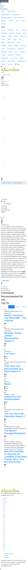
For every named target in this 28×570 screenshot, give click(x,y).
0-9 (5, 502)
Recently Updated (6, 17)
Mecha (19, 42)
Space (21, 58)
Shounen (18, 55)
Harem (16, 36)
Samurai (3, 52)
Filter (2, 72)
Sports (3, 61)
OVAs (17, 21)
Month (24, 307)
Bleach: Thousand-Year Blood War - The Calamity (15, 318)
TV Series (11, 21)
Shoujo (3, 55)
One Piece (9, 353)
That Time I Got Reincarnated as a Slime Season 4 (13, 369)
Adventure (11, 30)
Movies (3, 21)
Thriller (3, 64)
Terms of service (9, 553)
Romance (20, 48)
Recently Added (19, 17)
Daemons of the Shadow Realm (12, 398)
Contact (6, 557)
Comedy (23, 30)
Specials (3, 24)
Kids (20, 39)
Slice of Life (13, 58)
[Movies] (15, 119)
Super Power (11, 61)
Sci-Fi (16, 52)
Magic (3, 42)
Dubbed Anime (5, 14)
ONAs (23, 21)
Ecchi (24, 33)
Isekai (9, 39)
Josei (15, 39)
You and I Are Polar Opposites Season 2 (14, 415)
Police (3, 48)
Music (10, 45)
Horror (3, 39)
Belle (4, 214)
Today (11, 307)
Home (3, 11)
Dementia (4, 33)
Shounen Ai (4, 58)
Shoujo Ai (10, 55)
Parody (23, 45)
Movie (9, 183)
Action (3, 30)
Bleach (7, 384)
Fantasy (3, 36)
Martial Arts (10, 42)
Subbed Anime (11, 11)
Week (17, 307)
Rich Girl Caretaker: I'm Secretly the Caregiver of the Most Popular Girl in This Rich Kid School (15, 456)
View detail (5, 280)
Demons (11, 33)
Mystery (16, 45)
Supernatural (21, 61)
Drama (19, 33)
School (10, 52)
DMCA (6, 555)
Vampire (10, 64)
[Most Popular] (15, 164)
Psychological (11, 48)
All (5, 498)
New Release (16, 14)
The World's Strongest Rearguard (15, 432)
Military (3, 45)
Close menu (5, 1)
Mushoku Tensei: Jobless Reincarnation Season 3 (13, 337)
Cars (17, 30)
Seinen (23, 52)
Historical (23, 36)
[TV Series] (15, 142)
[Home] (15, 97)
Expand (5, 199)
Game (10, 36)
